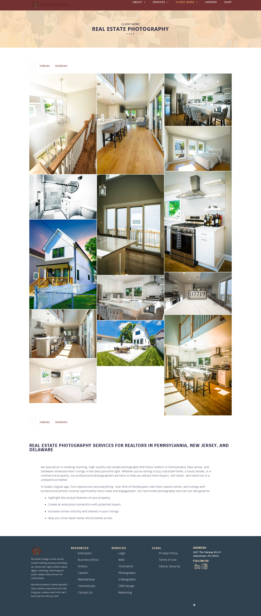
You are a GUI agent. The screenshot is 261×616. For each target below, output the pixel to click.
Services (159, 2)
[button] (139, 2)
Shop (228, 2)
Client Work (185, 2)
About (137, 2)
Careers (211, 2)
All (32, 66)
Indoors (45, 66)
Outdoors (61, 66)
